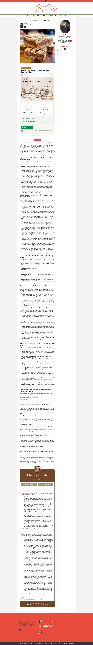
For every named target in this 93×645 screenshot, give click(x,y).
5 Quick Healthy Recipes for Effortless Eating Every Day (48, 626)
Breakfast (33, 15)
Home (28, 15)
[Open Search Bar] (65, 16)
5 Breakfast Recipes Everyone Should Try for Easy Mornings (48, 621)
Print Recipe (37, 139)
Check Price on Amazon (27, 127)
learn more (43, 135)
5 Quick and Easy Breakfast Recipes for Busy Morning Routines (47, 632)
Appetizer (39, 15)
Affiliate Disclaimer (71, 643)
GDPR (62, 643)
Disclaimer (65, 643)
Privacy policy (44, 643)
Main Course (45, 15)
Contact (61, 15)
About (56, 15)
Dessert (51, 15)
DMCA (59, 643)
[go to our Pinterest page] (46, 1)
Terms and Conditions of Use (52, 643)
